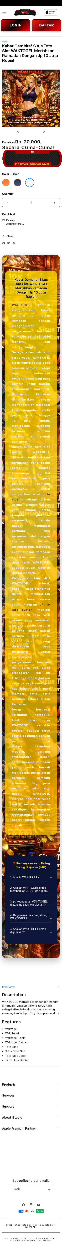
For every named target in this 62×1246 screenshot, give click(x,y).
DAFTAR (46, 25)
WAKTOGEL (21, 305)
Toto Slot (26, 1225)
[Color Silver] (29, 182)
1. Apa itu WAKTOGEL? (24, 877)
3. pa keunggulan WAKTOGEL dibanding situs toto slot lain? (28, 903)
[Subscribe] (49, 1189)
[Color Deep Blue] (17, 182)
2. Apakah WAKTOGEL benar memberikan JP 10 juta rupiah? (29, 889)
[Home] (25, 12)
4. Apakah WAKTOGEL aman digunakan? (28, 931)
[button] (4, 12)
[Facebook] (4, 244)
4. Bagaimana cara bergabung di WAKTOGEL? (30, 917)
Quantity (7, 193)
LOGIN (16, 25)
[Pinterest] (15, 244)
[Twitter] (9, 244)
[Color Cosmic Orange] (6, 182)
